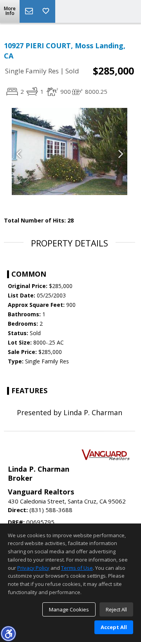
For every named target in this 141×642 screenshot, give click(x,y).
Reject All (116, 609)
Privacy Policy (33, 567)
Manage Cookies (69, 609)
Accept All (114, 627)
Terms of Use (77, 567)
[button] (8, 633)
